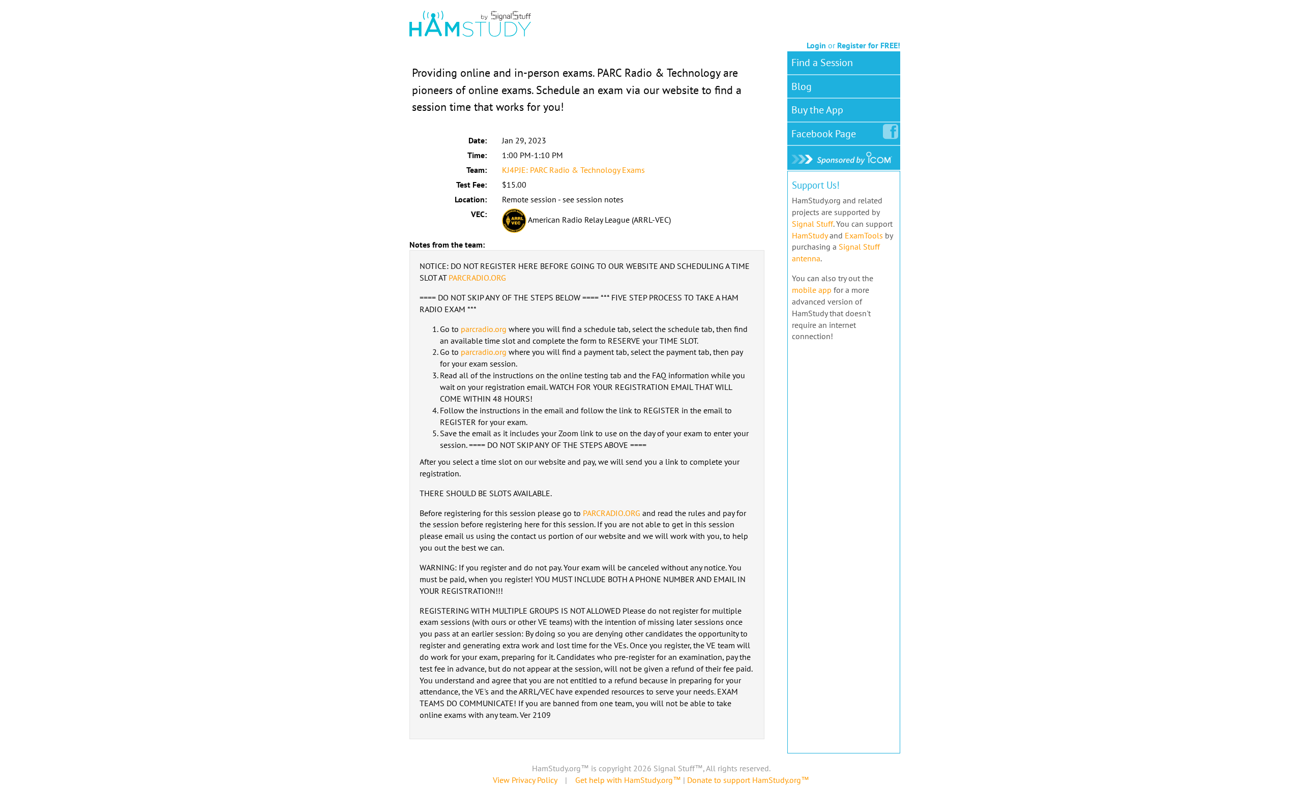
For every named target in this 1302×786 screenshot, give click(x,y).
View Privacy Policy (525, 780)
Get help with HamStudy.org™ (628, 780)
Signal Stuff (812, 224)
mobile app (812, 290)
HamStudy (809, 235)
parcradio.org (484, 329)
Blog (801, 86)
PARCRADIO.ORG (477, 278)
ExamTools (864, 235)
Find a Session (822, 62)
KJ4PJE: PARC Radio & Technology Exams (573, 170)
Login (816, 45)
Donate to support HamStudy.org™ (748, 780)
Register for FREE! (868, 45)
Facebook (823, 133)
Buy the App (817, 109)
